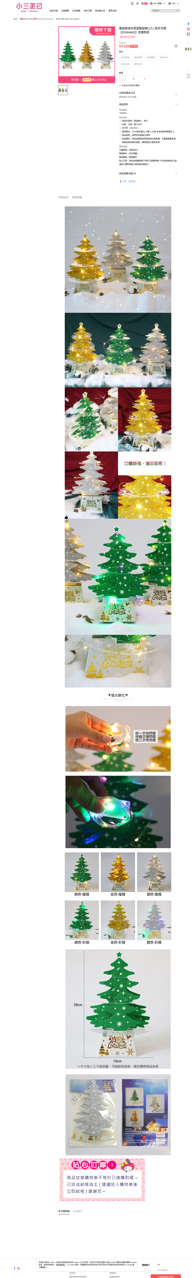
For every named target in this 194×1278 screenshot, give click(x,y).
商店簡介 (72, 1273)
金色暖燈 (138, 57)
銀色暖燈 (151, 57)
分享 (124, 181)
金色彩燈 (125, 64)
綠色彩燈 (164, 57)
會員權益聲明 (114, 1277)
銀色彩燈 (138, 64)
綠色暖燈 (125, 57)
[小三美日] (29, 7)
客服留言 (112, 1273)
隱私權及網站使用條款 (77, 1277)
